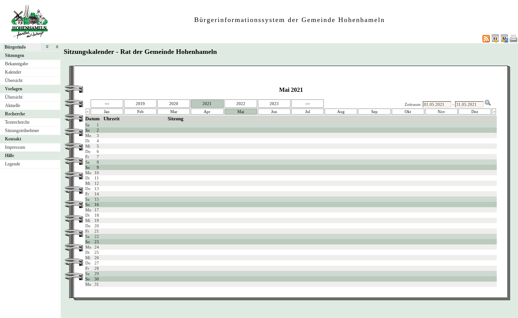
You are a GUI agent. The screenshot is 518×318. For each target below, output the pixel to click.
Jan (107, 111)
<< (107, 103)
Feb (140, 111)
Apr (207, 111)
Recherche (15, 113)
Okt (408, 111)
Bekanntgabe (16, 63)
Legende (12, 164)
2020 (173, 103)
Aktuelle (12, 105)
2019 (140, 103)
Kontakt (13, 139)
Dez (474, 111)
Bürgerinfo (15, 47)
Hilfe (9, 155)
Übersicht (13, 80)
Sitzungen (14, 55)
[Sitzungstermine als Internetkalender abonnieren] (495, 38)
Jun (274, 111)
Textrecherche (17, 122)
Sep (374, 111)
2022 (240, 103)
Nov (441, 111)
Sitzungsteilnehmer (22, 130)
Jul (307, 111)
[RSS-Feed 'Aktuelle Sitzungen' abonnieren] (486, 38)
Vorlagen (13, 88)
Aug (341, 111)
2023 (274, 103)
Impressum (15, 147)
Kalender (13, 72)
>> (307, 103)
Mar (173, 111)
